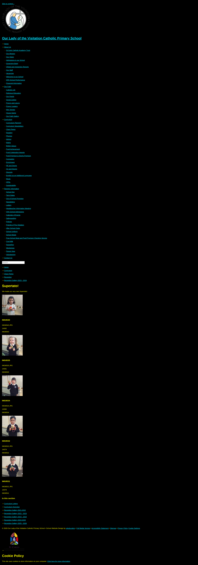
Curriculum (8, 270)
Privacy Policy (123, 528)
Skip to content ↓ (8, 4)
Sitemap (113, 528)
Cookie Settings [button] (134, 528)
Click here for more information (58, 561)
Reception (8, 277)
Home (6, 267)
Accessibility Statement (100, 528)
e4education (70, 528)
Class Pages (8, 274)
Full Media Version (83, 528)
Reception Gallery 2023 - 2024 (15, 280)
